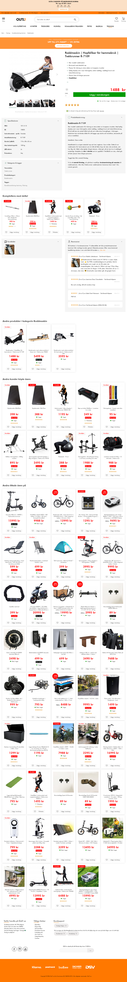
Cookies (37, 938)
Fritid (89, 26)
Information (101, 13)
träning (88, 127)
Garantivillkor (38, 928)
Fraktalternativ (39, 932)
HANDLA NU (63, 9)
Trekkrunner (8, 171)
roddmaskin (80, 127)
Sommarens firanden (74, 26)
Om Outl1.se (38, 934)
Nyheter (33, 26)
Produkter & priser (40, 930)
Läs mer (102, 250)
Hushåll (57, 26)
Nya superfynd (19, 26)
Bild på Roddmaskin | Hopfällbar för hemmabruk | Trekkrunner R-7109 (30, 111)
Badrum (99, 26)
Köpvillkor (37, 924)
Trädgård (45, 26)
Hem (2, 33)
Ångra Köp (38, 926)
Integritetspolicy (39, 936)
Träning (110, 26)
